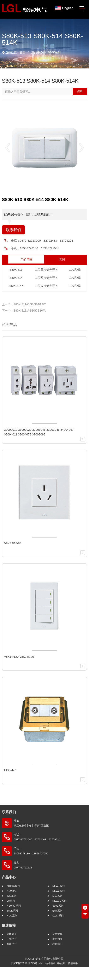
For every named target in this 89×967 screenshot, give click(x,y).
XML (41, 963)
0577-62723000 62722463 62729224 (46, 240)
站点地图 (50, 963)
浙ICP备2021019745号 (24, 963)
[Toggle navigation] (82, 8)
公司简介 (12, 934)
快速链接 (9, 925)
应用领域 (57, 939)
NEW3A (11, 890)
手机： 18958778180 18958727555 (31, 851)
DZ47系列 (58, 915)
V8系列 (11, 900)
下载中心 (12, 939)
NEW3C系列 (14, 905)
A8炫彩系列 (13, 886)
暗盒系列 (57, 910)
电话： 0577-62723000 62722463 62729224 (37, 837)
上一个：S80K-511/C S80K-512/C (24, 304)
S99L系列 (57, 905)
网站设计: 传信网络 (67, 963)
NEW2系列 (58, 890)
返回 (62, 259)
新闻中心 (12, 943)
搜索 (79, 91)
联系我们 (13, 230)
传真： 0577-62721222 (23, 865)
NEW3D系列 (59, 900)
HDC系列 (12, 915)
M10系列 (57, 895)
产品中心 (37, 52)
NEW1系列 (58, 886)
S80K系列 (54, 52)
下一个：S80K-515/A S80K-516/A (24, 310)
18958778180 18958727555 (39, 248)
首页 (22, 52)
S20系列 (11, 895)
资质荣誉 (57, 934)
